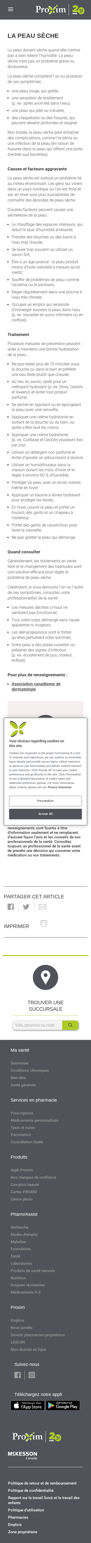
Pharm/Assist (24, 1214)
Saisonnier (20, 1063)
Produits (19, 1157)
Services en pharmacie (34, 1100)
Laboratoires (21, 1263)
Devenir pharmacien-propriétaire (38, 1335)
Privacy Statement (60, 787)
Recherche (19, 1227)
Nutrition (18, 1278)
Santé (15, 1256)
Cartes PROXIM (24, 1192)
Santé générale (23, 1085)
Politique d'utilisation (26, 1510)
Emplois (17, 1320)
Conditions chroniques (30, 1070)
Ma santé (20, 1050)
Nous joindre (21, 1327)
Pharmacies (18, 1517)
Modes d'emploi (24, 1234)
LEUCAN (18, 1342)
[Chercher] (70, 1025)
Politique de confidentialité (31, 1490)
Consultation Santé (27, 1142)
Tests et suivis (23, 1127)
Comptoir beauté (25, 1184)
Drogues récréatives (28, 1285)
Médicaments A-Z (26, 1292)
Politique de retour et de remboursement (42, 1483)
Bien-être (18, 1078)
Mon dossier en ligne (28, 1349)
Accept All (45, 814)
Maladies (18, 1242)
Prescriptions (22, 1113)
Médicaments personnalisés (34, 1120)
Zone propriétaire (22, 1532)
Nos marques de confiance (33, 1177)
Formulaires (21, 1249)
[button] (11, 907)
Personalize (45, 800)
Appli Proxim (22, 1170)
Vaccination (21, 1134)
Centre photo (22, 1199)
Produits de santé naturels (33, 1270)
